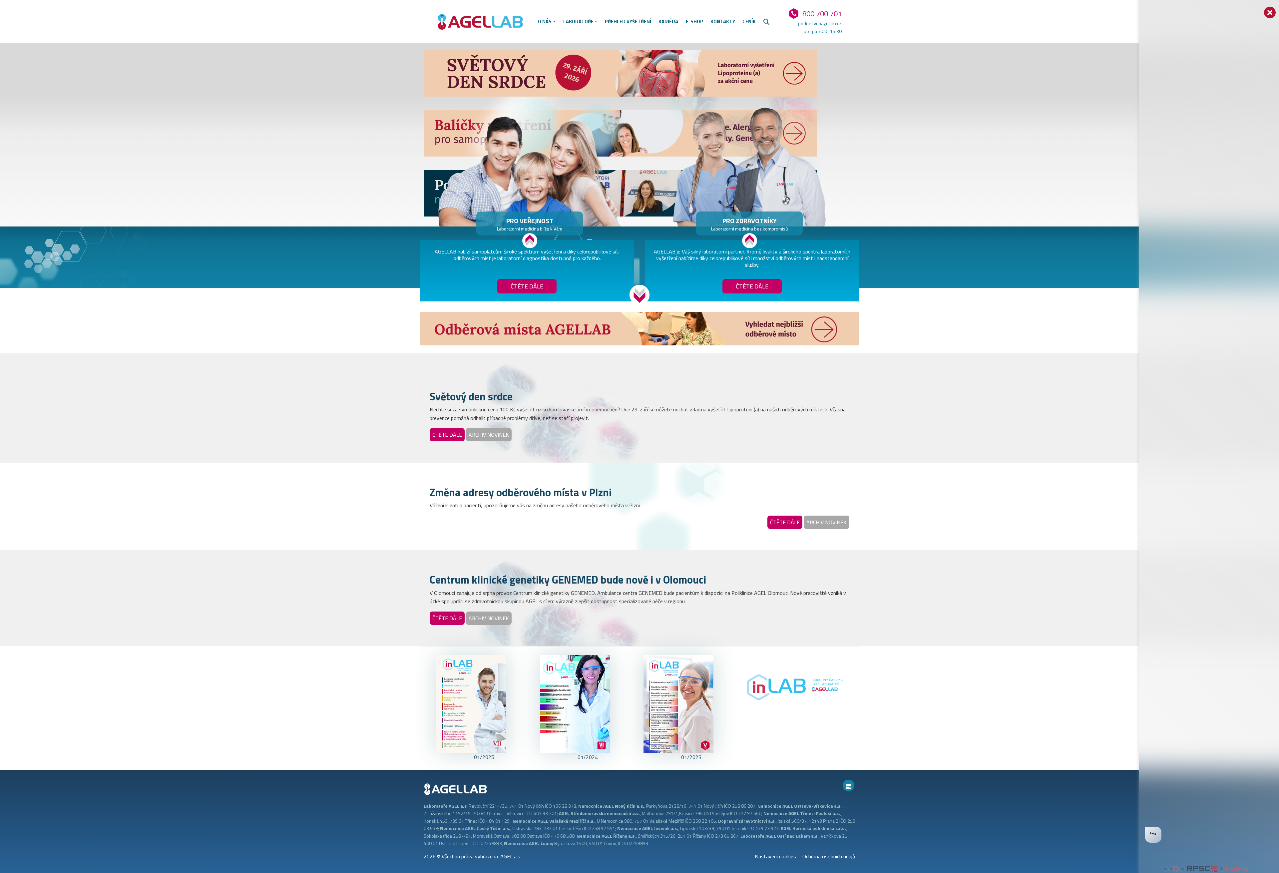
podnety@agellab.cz (819, 23)
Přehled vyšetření (628, 21)
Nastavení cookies (775, 856)
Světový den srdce (471, 396)
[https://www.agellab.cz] (483, 21)
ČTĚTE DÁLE (447, 435)
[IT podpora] (848, 785)
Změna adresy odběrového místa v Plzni (521, 492)
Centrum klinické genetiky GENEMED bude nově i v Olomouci (568, 580)
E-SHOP (694, 21)
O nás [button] (545, 21)
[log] (1209, 426)
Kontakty (722, 21)
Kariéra (668, 21)
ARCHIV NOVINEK (489, 435)
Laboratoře (578, 21)
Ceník (749, 21)
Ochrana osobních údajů (828, 856)
